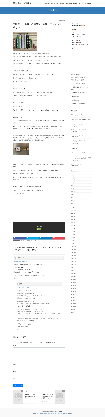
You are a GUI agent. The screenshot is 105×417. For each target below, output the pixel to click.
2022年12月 (73, 267)
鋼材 (72, 203)
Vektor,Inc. (66, 413)
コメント (15, 345)
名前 (14, 364)
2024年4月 (73, 237)
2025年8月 (73, 216)
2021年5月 (73, 309)
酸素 (72, 200)
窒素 (72, 197)
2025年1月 (73, 222)
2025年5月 (73, 219)
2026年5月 (73, 210)
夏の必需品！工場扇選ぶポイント (78, 147)
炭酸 (35, 240)
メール (15, 371)
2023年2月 (73, 261)
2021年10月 (73, 300)
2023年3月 (73, 258)
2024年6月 (73, 231)
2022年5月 (73, 279)
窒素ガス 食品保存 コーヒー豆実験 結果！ (30, 396)
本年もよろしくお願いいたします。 (79, 135)
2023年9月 (73, 246)
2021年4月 (73, 312)
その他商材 (27, 240)
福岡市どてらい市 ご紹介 (77, 114)
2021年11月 (73, 297)
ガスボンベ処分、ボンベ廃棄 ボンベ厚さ (81, 129)
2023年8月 (73, 249)
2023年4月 (73, 255)
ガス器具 (73, 176)
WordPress (39, 413)
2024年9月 (73, 225)
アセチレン (73, 173)
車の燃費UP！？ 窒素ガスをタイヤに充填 (80, 119)
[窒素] (18, 393)
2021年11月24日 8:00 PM (20, 261)
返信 (15, 279)
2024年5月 (73, 234)
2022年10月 (73, 270)
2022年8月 (73, 273)
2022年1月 (73, 291)
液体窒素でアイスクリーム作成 (78, 152)
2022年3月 (73, 285)
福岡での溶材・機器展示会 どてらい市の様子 (82, 164)
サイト (14, 378)
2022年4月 (73, 282)
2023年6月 (73, 252)
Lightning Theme (47, 413)
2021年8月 (73, 303)
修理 (72, 185)
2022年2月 (73, 288)
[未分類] (60, 393)
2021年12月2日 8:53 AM (23, 287)
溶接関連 (73, 191)
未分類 (32, 240)
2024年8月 (73, 228)
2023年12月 (73, 243)
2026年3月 (73, 213)
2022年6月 (73, 276)
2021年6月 (73, 306)
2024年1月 (73, 240)
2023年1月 (73, 264)
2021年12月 (73, 294)
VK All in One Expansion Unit (56, 413)
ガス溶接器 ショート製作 (77, 124)
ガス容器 (62, 20)
